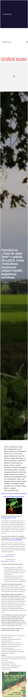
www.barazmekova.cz (6, 641)
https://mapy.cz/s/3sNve (7, 561)
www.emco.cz (17, 643)
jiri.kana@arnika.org (16, 665)
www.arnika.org (6, 669)
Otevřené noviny (7, 14)
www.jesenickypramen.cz (7, 648)
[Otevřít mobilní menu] (27, 42)
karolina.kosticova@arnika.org (12, 658)
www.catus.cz (18, 644)
